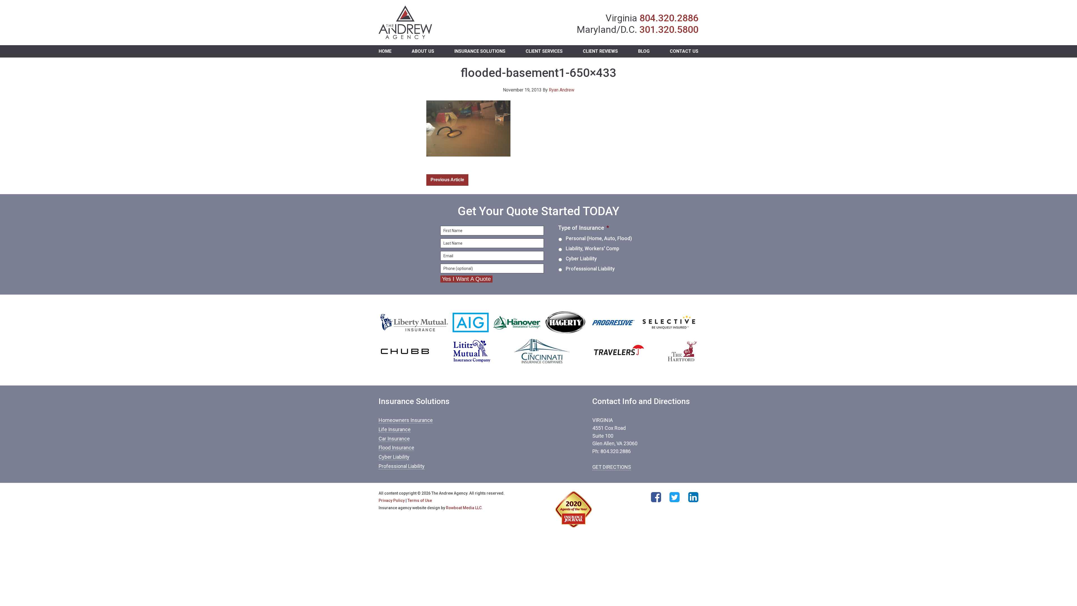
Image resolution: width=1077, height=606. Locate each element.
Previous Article (447, 179)
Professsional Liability (590, 269)
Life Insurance (395, 429)
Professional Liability (402, 466)
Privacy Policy (392, 500)
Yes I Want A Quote (466, 279)
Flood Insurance (396, 448)
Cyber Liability (581, 258)
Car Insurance (394, 439)
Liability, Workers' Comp (592, 248)
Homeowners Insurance (406, 420)
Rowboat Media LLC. (464, 508)
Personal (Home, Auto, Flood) (599, 238)
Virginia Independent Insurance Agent (405, 23)
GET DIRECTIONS (611, 467)
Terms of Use (420, 500)
